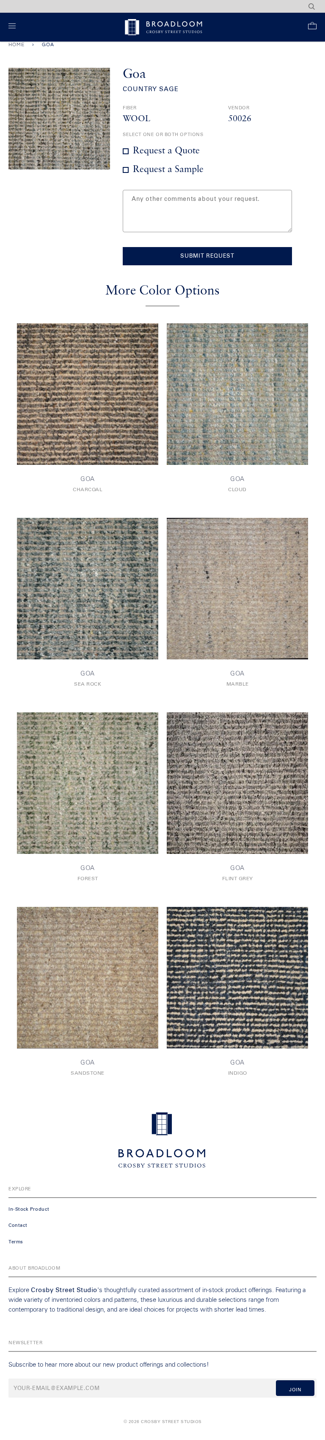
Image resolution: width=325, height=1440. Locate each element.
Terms (15, 1242)
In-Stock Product (29, 1209)
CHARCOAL (87, 489)
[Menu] (13, 27)
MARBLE (237, 684)
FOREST (87, 878)
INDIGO (237, 1073)
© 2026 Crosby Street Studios (163, 1422)
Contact (18, 1225)
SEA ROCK (87, 684)
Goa (87, 479)
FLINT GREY (237, 878)
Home (16, 44)
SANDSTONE (88, 1073)
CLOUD (237, 489)
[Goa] (87, 394)
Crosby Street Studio (64, 1290)
